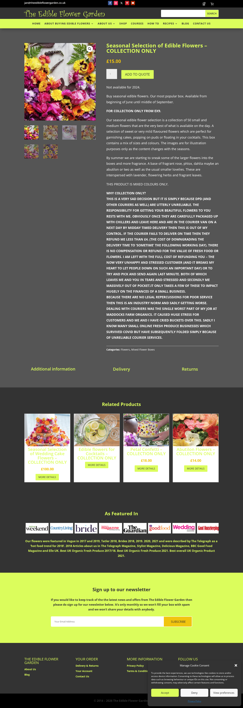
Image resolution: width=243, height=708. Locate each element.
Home (36, 23)
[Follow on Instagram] (116, 3)
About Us (105, 23)
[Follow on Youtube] (133, 3)
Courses (137, 23)
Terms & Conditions (139, 671)
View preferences (223, 692)
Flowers (125, 349)
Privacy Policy (194, 701)
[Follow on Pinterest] (127, 3)
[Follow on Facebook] (110, 3)
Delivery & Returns (87, 665)
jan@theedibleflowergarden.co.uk (44, 2)
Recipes (168, 23)
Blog (185, 23)
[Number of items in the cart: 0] (212, 3)
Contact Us (202, 23)
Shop (123, 23)
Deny (194, 692)
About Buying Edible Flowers (67, 23)
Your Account (84, 671)
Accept (165, 692)
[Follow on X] (121, 3)
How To (153, 23)
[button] (236, 665)
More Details (47, 477)
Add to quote (137, 74)
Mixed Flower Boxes (143, 349)
